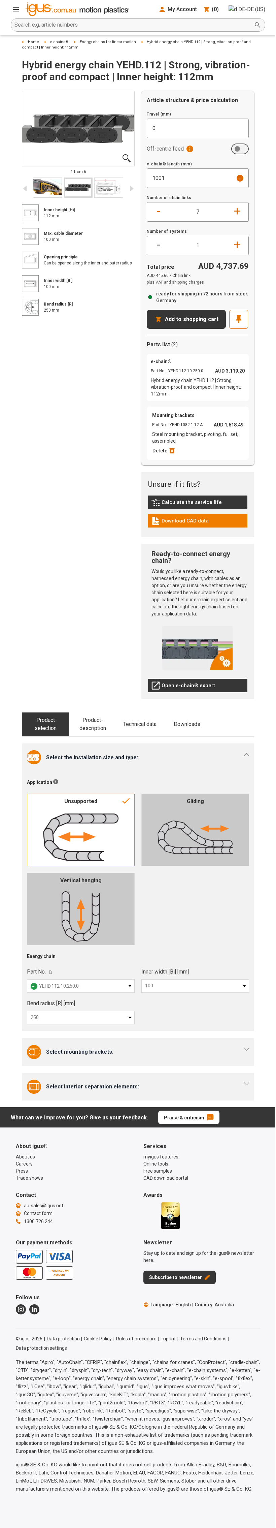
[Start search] (257, 25)
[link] (197, 505)
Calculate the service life (188, 504)
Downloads (187, 724)
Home (33, 42)
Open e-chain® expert (183, 687)
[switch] (240, 149)
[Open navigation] (16, 9)
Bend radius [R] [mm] (51, 1003)
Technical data (140, 724)
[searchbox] (132, 25)
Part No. (36, 971)
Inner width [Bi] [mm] (165, 971)
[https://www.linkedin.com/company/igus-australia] (34, 1309)
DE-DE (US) (251, 9)
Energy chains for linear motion (108, 42)
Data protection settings (41, 1348)
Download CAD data (180, 522)
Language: (170, 1304)
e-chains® (59, 42)
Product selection (46, 724)
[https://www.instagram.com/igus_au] (21, 1309)
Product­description (92, 724)
